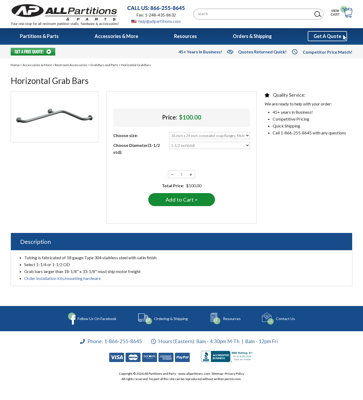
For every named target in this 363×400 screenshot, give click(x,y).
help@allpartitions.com (159, 21)
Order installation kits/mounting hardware (62, 278)
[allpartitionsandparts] (65, 12)
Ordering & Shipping (171, 318)
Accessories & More (37, 65)
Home (15, 65)
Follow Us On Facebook (97, 318)
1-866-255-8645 (123, 341)
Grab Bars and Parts (104, 65)
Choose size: (125, 135)
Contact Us (285, 318)
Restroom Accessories (71, 65)
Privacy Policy (234, 374)
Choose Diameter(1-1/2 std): (136, 149)
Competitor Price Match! (327, 51)
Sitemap (217, 374)
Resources (232, 318)
